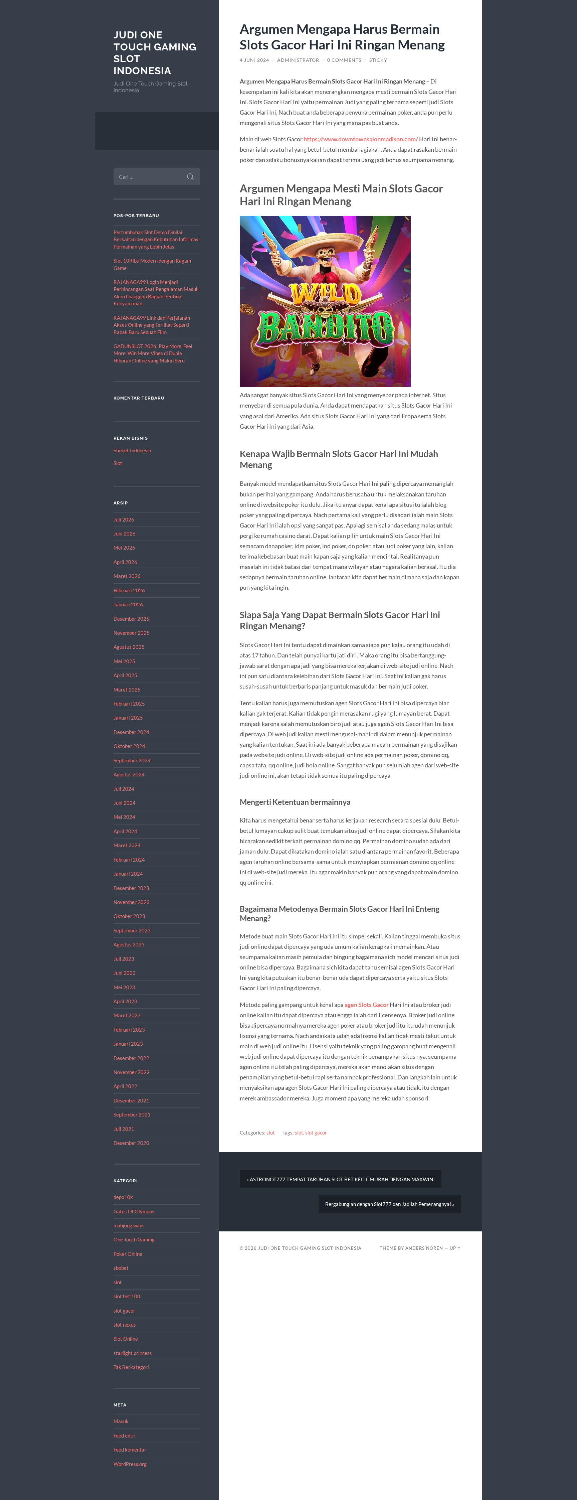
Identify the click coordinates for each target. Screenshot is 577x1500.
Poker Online (128, 1254)
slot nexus (125, 1325)
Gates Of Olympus (134, 1211)
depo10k (123, 1197)
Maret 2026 (127, 576)
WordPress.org (130, 1464)
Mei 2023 (124, 987)
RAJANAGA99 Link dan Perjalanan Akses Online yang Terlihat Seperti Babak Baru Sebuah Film (152, 325)
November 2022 (132, 1072)
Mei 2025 (124, 661)
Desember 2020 (131, 1143)
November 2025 (132, 633)
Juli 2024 (124, 789)
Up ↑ (455, 1248)
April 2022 (125, 1086)
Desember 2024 (131, 732)
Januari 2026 (128, 604)
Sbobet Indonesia (132, 450)
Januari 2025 (128, 718)
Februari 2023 (129, 1030)
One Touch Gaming (134, 1239)
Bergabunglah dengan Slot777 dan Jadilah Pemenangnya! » (389, 1204)
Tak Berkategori (131, 1367)
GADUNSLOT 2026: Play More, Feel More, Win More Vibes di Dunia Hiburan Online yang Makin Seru (153, 353)
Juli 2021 (124, 1129)
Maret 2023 (127, 1015)
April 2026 (125, 562)
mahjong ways (129, 1225)
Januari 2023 (128, 1044)
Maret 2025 (127, 690)
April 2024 (125, 831)
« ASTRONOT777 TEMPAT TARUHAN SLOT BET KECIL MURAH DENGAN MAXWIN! (340, 1179)
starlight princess (133, 1353)
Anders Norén (424, 1248)
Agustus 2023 (129, 944)
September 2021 (132, 1114)
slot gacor (124, 1311)
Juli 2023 (124, 959)
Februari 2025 (129, 704)
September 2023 (132, 930)
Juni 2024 (125, 803)
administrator (298, 60)
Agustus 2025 (129, 647)
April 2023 (125, 1001)
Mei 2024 (124, 817)
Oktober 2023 (129, 916)
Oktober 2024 (129, 746)
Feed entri (125, 1436)
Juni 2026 (125, 534)
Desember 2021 (131, 1100)
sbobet (121, 1268)
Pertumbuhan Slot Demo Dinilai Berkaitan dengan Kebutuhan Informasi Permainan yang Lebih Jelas (157, 239)
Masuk (121, 1421)
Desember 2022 (131, 1058)
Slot (118, 463)
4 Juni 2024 (254, 60)
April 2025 (125, 675)
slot (118, 1282)
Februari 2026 (129, 590)
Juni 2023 (125, 973)
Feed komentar (130, 1450)
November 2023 (132, 902)
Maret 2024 (127, 845)
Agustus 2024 (129, 774)
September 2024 (132, 760)
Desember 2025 (131, 619)
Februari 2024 (129, 860)
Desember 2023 (131, 888)
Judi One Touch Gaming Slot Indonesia (310, 1248)
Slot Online (126, 1339)
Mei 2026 (124, 548)
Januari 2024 (128, 874)
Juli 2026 (124, 519)
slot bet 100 (127, 1296)
